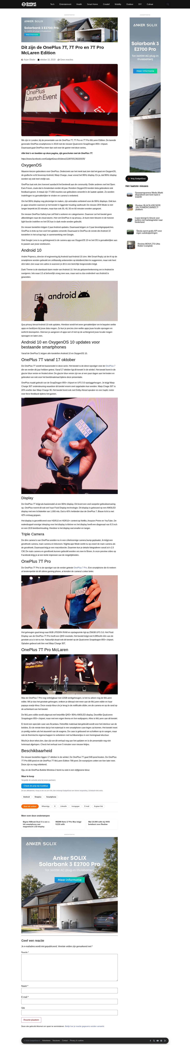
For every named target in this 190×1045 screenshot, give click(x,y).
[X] (154, 1041)
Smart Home (92, 4)
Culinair (150, 4)
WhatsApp (45, 806)
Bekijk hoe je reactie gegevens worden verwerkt (84, 1026)
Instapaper (75, 806)
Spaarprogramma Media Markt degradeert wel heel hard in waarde (149, 195)
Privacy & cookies (77, 1041)
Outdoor (129, 4)
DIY (140, 4)
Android (26, 797)
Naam (24, 986)
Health (79, 4)
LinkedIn (63, 806)
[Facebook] (150, 1041)
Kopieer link (98, 806)
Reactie (25, 952)
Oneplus (38, 797)
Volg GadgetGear (138, 179)
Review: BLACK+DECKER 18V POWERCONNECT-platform (148, 207)
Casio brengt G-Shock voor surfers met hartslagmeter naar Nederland (149, 220)
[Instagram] (161, 1041)
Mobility (118, 4)
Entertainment (65, 4)
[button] (168, 4)
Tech (52, 4)
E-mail (86, 806)
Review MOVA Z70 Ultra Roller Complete (149, 245)
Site (23, 1008)
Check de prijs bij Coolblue (36, 786)
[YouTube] (158, 1041)
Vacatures (56, 1041)
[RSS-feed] (165, 1041)
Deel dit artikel (30, 806)
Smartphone (51, 797)
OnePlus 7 (110, 366)
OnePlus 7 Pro (80, 568)
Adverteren (46, 1041)
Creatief (106, 4)
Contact (65, 1041)
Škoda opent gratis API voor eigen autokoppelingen (149, 232)
